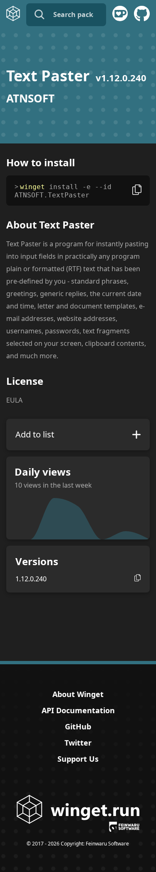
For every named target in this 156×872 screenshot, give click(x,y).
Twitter (78, 743)
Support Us (78, 759)
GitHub (78, 726)
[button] (137, 577)
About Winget (78, 694)
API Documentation (78, 710)
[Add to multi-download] (136, 434)
